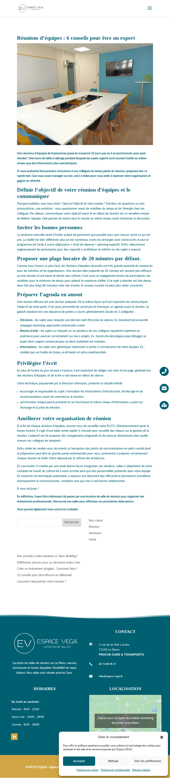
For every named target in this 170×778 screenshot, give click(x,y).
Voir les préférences (147, 761)
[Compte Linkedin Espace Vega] (14, 736)
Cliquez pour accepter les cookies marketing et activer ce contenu (125, 720)
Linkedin (72, 509)
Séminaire (95, 533)
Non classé (96, 520)
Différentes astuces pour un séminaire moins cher (48, 562)
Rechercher (71, 522)
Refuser (113, 761)
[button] (162, 737)
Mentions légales (141, 770)
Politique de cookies (87, 770)
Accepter (79, 761)
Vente (92, 539)
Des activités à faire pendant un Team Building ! (47, 556)
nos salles (73, 501)
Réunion (94, 526)
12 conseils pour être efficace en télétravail (44, 575)
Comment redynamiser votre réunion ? (41, 581)
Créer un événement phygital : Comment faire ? (47, 568)
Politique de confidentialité (115, 770)
